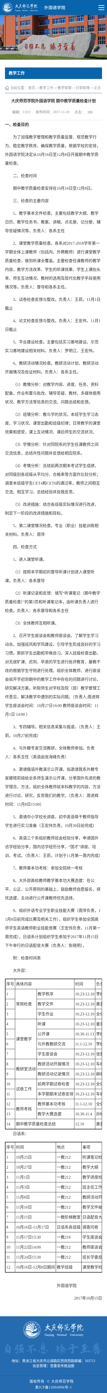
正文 (97, 88)
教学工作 (46, 88)
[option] (53, 37)
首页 (31, 88)
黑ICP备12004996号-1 (53, 1387)
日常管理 (83, 88)
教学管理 (64, 88)
